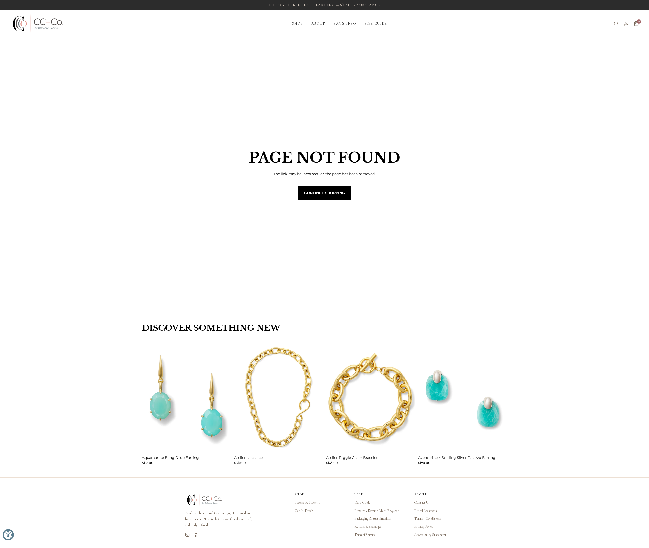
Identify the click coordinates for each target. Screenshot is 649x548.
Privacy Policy (423, 526)
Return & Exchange (368, 526)
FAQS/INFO (345, 23)
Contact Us (422, 502)
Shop (297, 23)
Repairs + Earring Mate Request (376, 510)
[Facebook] (196, 534)
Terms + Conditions (427, 518)
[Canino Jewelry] (234, 500)
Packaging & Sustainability (372, 518)
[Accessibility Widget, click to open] (8, 534)
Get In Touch (304, 510)
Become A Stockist (307, 502)
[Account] (626, 23)
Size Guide (376, 23)
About (318, 23)
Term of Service (365, 535)
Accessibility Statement (430, 535)
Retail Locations (425, 510)
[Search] (616, 23)
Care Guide (362, 502)
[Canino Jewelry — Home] (38, 23)
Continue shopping (324, 193)
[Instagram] (187, 534)
